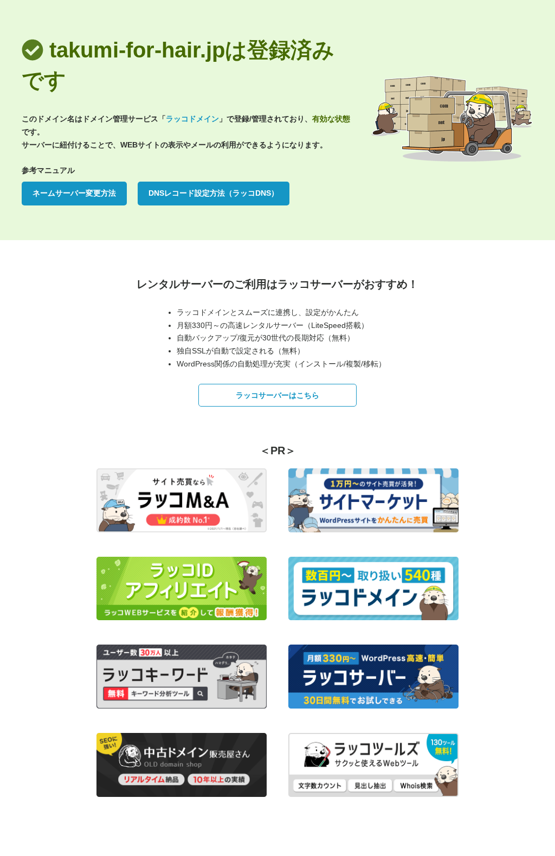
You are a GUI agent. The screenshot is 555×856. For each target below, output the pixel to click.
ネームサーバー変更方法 (74, 193)
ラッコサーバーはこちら (277, 395)
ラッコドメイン (192, 118)
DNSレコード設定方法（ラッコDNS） (214, 193)
